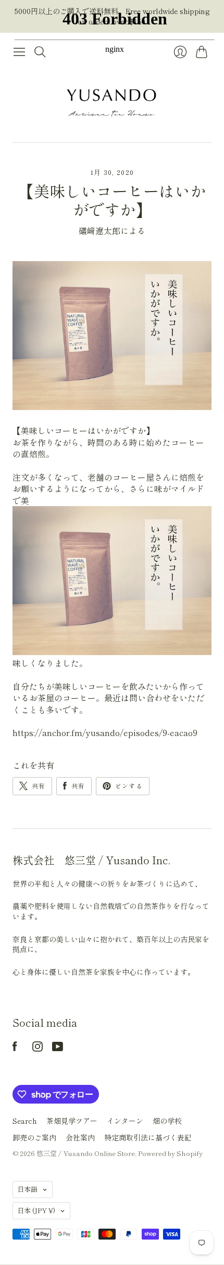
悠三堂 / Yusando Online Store (85, 1153)
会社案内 (80, 1137)
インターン (125, 1121)
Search (25, 1121)
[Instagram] (37, 1048)
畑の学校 (167, 1121)
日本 (36, 1210)
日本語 (27, 1189)
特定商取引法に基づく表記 (148, 1137)
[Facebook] (15, 1048)
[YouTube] (57, 1048)
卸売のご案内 (34, 1137)
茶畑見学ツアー (71, 1121)
